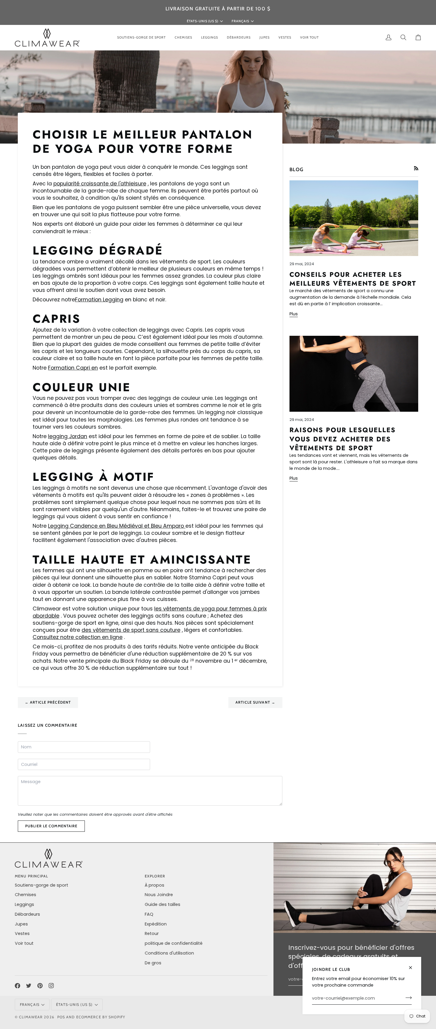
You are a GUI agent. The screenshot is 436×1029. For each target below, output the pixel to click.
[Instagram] (51, 985)
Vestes (22, 933)
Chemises (25, 895)
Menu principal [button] (31, 876)
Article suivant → (255, 702)
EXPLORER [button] (155, 876)
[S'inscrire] (407, 997)
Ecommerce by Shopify (100, 1017)
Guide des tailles (162, 904)
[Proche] (413, 965)
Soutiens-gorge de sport (41, 885)
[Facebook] (17, 985)
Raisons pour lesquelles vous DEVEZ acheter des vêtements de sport (342, 439)
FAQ (149, 914)
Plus (293, 314)
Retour (152, 933)
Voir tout (24, 943)
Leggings (24, 904)
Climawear (31, 1017)
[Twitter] (28, 985)
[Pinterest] (40, 985)
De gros (153, 963)
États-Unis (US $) (202, 21)
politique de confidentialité (174, 943)
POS (61, 1017)
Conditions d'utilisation (169, 953)
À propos (154, 885)
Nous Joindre (159, 895)
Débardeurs (27, 914)
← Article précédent (48, 702)
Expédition (156, 924)
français (240, 21)
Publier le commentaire (51, 826)
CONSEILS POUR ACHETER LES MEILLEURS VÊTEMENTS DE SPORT (352, 279)
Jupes (21, 924)
